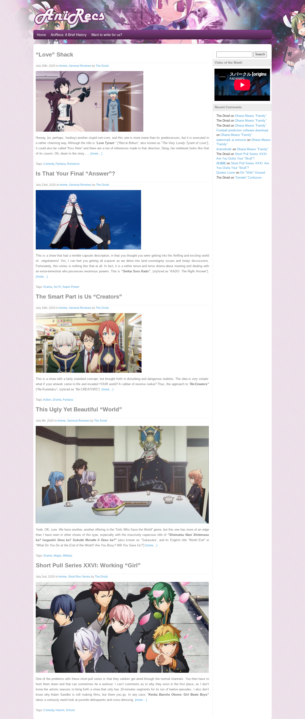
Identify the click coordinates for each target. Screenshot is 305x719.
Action (47, 399)
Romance (73, 164)
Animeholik (224, 149)
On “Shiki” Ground (252, 172)
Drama (47, 287)
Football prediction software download (242, 130)
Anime (63, 65)
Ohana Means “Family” (250, 116)
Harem (60, 710)
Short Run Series (79, 576)
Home (41, 34)
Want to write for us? (106, 34)
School (70, 710)
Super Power (70, 287)
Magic (57, 555)
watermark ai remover (231, 140)
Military (67, 555)
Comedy (48, 164)
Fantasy (61, 164)
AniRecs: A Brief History (68, 34)
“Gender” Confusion (248, 177)
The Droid (102, 65)
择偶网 (221, 163)
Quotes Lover (225, 172)
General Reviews (80, 65)
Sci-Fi (57, 287)
